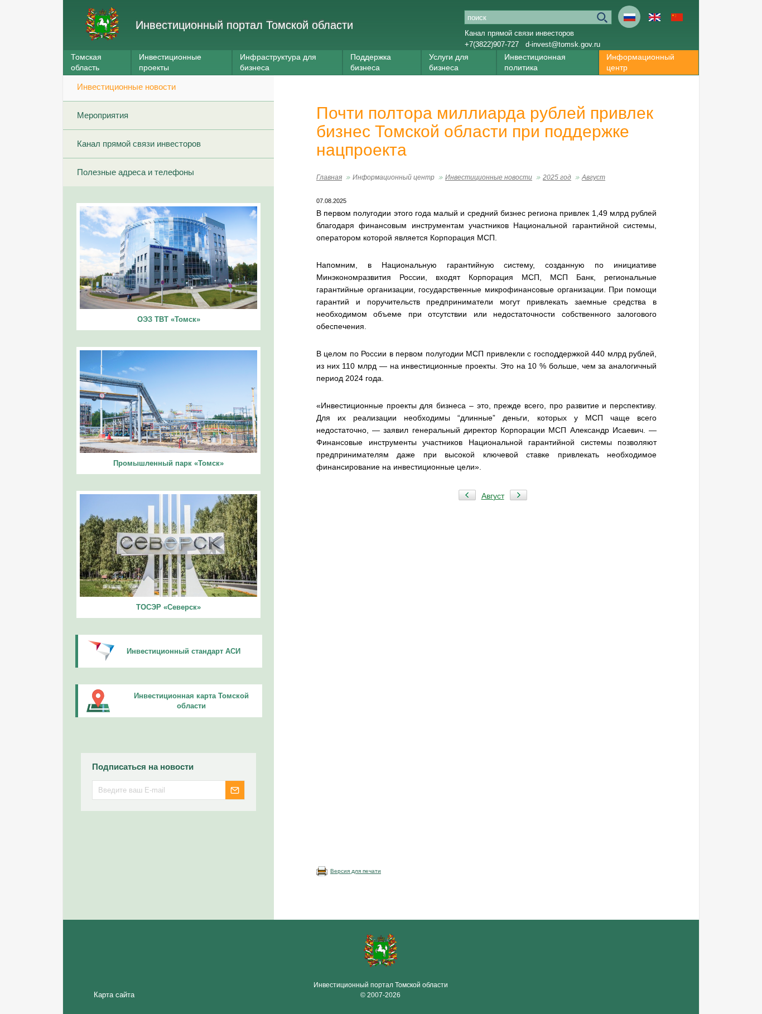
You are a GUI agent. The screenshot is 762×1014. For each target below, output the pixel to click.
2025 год (557, 177)
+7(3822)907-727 (492, 44)
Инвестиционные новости (126, 86)
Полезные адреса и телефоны (135, 172)
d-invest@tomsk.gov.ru (562, 44)
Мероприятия (102, 115)
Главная (329, 177)
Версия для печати (355, 871)
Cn (676, 17)
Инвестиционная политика (535, 62)
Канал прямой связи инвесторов (519, 33)
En (654, 17)
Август (593, 177)
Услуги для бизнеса (449, 62)
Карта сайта (114, 995)
